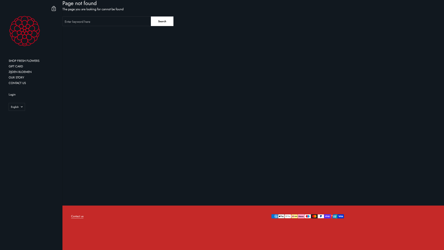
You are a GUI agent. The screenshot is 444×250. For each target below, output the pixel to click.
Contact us (77, 216)
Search (162, 21)
